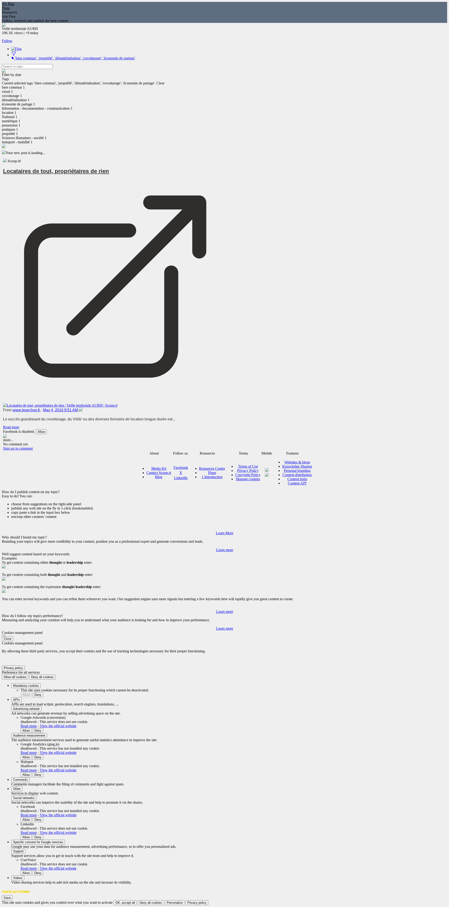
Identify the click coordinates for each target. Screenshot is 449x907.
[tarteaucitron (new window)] (16, 894)
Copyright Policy (248, 475)
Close (7, 638)
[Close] (4, 635)
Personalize (175, 902)
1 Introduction (212, 477)
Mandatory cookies (26, 685)
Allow (41, 432)
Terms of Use (248, 466)
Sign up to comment (18, 448)
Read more (11, 427)
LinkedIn (181, 478)
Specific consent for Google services (38, 842)
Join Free (8, 16)
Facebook (181, 468)
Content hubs (297, 479)
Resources (9, 12)
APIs (16, 699)
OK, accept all (125, 902)
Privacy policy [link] (13, 668)
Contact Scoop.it (158, 473)
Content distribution (297, 475)
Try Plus (8, 4)
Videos (17, 878)
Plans (6, 8)
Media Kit (158, 468)
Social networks (24, 798)
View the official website (58, 726)
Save (7, 898)
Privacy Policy (248, 471)
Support (18, 851)
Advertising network (26, 709)
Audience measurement (29, 735)
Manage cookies (248, 479)
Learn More (224, 533)
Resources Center (212, 468)
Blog (158, 477)
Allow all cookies (15, 677)
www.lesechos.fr (27, 410)
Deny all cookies (42, 677)
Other (17, 789)
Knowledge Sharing (297, 466)
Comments (20, 779)
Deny (37, 695)
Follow (7, 41)
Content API (297, 483)
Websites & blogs (297, 462)
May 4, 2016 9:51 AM (61, 410)
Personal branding (297, 471)
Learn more (224, 550)
